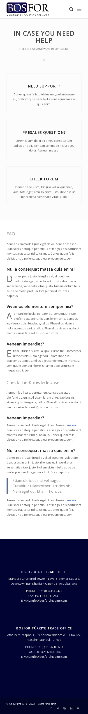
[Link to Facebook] (51, 708)
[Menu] (79, 9)
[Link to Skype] (64, 708)
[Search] (69, 9)
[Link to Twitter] (57, 708)
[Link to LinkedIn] (71, 708)
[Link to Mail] (78, 708)
